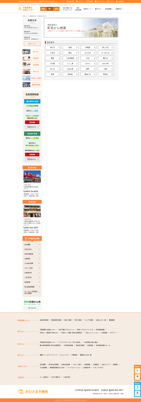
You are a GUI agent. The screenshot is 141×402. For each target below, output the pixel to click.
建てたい (98, 9)
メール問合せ (44, 377)
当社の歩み (28, 249)
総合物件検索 (44, 320)
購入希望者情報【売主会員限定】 (50, 345)
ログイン (111, 1)
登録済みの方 (31, 127)
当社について (106, 364)
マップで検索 (88, 320)
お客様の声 (28, 273)
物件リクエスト (100, 1)
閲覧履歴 (90, 1)
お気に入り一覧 (101, 320)
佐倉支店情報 (65, 364)
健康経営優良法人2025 (57, 367)
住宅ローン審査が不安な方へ (49, 333)
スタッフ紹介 (28, 268)
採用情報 (27, 282)
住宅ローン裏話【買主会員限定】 (72, 333)
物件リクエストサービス (85, 329)
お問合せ (118, 9)
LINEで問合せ (55, 377)
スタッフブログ (98, 367)
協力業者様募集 (29, 287)
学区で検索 (78, 320)
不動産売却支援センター (48, 342)
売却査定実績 (68, 345)
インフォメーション (73, 367)
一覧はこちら (31, 44)
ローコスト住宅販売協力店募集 (30, 292)
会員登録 (120, 1)
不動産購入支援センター (48, 329)
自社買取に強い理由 (90, 342)
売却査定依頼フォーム (103, 345)
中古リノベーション (92, 333)
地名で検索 (67, 320)
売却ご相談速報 (78, 9)
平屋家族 (74, 355)
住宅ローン (87, 9)
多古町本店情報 (53, 364)
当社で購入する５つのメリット (67, 9)
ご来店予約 (28, 277)
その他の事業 (28, 263)
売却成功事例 (80, 345)
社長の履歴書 (28, 254)
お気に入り (81, 1)
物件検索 (71, 1)
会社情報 (108, 9)
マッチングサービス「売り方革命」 (70, 342)
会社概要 (27, 244)
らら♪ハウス (64, 355)
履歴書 (115, 364)
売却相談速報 (100, 329)
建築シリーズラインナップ (48, 355)
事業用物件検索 (56, 320)
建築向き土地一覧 (86, 355)
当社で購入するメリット (66, 329)
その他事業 (43, 367)
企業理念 (27, 259)
